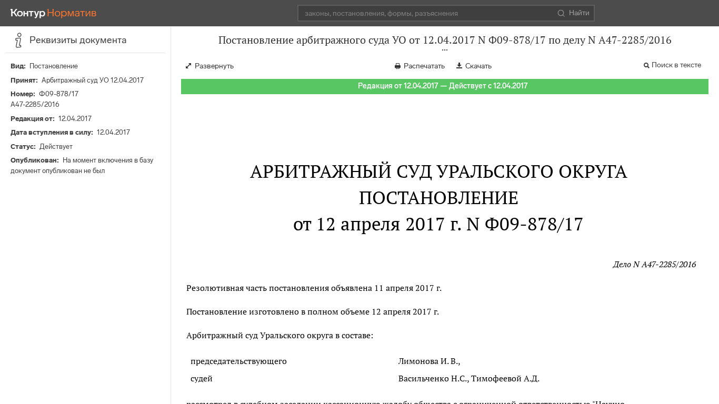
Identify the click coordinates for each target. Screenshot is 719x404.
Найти (579, 12)
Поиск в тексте (676, 64)
